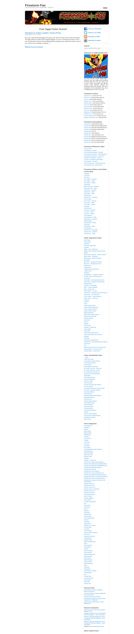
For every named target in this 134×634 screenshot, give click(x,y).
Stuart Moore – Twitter (89, 226)
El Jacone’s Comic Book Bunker (92, 373)
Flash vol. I (86, 97)
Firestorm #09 (87, 138)
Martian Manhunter (89, 312)
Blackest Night (87, 433)
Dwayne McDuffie (88, 453)
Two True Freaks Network (90, 413)
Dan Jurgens (87, 447)
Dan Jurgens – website (90, 182)
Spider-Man (87, 331)
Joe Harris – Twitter (89, 211)
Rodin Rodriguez (88, 560)
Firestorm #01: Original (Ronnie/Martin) (93, 462)
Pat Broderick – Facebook (90, 219)
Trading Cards (87, 576)
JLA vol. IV (86, 110)
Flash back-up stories (89, 494)
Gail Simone (87, 507)
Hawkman (86, 300)
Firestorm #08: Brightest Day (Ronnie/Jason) (95, 474)
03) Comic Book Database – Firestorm (93, 152)
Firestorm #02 (87, 125)
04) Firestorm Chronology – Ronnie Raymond (95, 154)
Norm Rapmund (88, 545)
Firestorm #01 (87, 124)
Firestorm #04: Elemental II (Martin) (92, 467)
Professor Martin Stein (89, 554)
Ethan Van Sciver (88, 454)
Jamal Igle (86, 206)
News (85, 543)
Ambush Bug (87, 242)
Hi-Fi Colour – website (89, 204)
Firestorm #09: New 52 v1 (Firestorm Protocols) (95, 476)
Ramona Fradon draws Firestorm (92, 596)
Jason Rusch (87, 523)
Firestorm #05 (87, 131)
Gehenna (86, 510)
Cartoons (86, 436)
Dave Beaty (87, 184)
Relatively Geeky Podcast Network (92, 395)
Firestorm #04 (87, 129)
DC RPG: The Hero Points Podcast (92, 276)
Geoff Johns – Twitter (89, 193)
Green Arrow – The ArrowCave (91, 294)
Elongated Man (88, 283)
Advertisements (88, 425)
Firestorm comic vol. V (89, 492)
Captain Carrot (87, 271)
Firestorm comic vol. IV (89, 490)
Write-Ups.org (87, 419)
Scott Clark (87, 224)
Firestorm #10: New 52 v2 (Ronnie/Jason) (94, 478)
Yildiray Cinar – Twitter (89, 233)
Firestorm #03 (87, 127)
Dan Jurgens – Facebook (90, 179)
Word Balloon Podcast (89, 417)
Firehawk (86, 458)
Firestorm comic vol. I (89, 483)
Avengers (86, 247)
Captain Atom (87, 267)
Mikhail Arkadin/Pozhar (90, 541)
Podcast (86, 549)
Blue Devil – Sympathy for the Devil (93, 262)
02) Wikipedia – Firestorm (90, 150)
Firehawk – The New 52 (90, 460)
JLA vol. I (86, 99)
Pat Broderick (87, 547)
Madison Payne (88, 540)
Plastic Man (87, 320)
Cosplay (86, 440)
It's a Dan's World (88, 386)
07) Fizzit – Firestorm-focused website (93, 159)
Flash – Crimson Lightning (90, 287)
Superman (86, 338)
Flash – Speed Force (89, 289)
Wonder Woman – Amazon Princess (93, 349)
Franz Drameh (87, 500)
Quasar (86, 322)
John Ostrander (88, 215)
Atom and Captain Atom (90, 245)
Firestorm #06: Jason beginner (91, 471)
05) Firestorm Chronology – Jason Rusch (94, 156)
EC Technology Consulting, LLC (92, 372)
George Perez (87, 195)
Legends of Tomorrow (89, 536)
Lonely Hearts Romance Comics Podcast (94, 388)
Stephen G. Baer (88, 616)
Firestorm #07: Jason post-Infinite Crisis (94, 473)
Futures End (87, 505)
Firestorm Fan (35, 5)
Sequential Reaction (89, 397)
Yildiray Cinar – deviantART (91, 230)
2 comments (38, 34)
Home (105, 7)
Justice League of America (90, 309)
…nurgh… (86, 357)
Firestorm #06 (87, 133)
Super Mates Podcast (89, 403)
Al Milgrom (86, 173)
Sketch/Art (86, 567)
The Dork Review (88, 408)
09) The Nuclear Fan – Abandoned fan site (94, 163)
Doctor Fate (87, 278)
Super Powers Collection (90, 570)
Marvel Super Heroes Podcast (91, 314)
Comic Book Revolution (90, 363)
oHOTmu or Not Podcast (90, 316)
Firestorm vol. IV (88, 114)
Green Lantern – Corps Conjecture (92, 296)
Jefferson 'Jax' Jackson (89, 525)
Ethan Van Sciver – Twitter (90, 188)
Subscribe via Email (94, 40)
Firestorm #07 (87, 135)
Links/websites (87, 538)
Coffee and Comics (89, 359)
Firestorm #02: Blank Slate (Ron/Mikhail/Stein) (95, 464)
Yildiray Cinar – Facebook (90, 231)
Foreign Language (88, 498)
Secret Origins (87, 329)
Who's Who (87, 581)
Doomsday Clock (88, 451)
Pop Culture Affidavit (89, 392)
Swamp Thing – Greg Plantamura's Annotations (95, 342)
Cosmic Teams (87, 364)
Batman (86, 252)
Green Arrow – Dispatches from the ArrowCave (95, 292)
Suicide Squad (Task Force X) (91, 332)
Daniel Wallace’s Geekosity (91, 366)
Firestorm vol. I (87, 95)
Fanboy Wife (87, 375)
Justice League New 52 (90, 115)
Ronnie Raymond (88, 563)
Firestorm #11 (87, 142)
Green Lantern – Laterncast (91, 298)
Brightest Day (87, 112)
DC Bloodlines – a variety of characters (93, 274)
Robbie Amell (87, 558)
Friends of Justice (88, 381)
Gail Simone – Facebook (90, 190)
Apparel (86, 429)
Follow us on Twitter (94, 32)
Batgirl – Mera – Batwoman (91, 249)
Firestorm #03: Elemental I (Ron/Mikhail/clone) (95, 465)
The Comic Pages (88, 406)
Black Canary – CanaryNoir (91, 256)
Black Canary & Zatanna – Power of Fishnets (95, 254)
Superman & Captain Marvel (91, 340)
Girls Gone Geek (88, 383)
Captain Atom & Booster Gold (91, 269)
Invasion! (86, 301)
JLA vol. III (86, 104)
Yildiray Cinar (87, 583)
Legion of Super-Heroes (90, 311)
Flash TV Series (88, 496)
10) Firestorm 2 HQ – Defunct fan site (93, 165)
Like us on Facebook (94, 28)
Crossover (86, 444)
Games (86, 509)
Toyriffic (86, 412)
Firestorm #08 (87, 136)
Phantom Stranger (88, 318)
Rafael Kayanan (88, 221)
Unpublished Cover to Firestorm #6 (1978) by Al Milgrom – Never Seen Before (94, 618)
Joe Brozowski (87, 208)
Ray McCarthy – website (90, 222)
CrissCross (87, 175)
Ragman (86, 323)
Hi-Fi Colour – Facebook (90, 201)
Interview (86, 520)
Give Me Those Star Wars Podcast (92, 384)
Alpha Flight (87, 240)
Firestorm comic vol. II (89, 485)
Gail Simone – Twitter (89, 191)
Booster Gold (87, 265)
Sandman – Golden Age (90, 327)
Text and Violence (88, 404)
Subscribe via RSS (94, 36)
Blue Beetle (87, 260)
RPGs (85, 565)
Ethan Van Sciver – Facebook (91, 186)
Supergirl (86, 336)
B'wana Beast (87, 431)
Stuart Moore (87, 569)
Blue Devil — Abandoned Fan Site (92, 263)
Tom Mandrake (88, 228)
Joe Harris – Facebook (89, 210)
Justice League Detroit (89, 305)
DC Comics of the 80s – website (92, 370)
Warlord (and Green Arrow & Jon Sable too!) (95, 347)
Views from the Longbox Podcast (92, 415)
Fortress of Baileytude (89, 379)
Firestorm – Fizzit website (90, 285)
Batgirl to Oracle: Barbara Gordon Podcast (94, 251)
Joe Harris (86, 529)
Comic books (87, 438)
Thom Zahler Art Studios (90, 410)
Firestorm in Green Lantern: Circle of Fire (43, 33)
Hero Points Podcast (89, 518)
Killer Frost (86, 534)
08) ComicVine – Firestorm (90, 161)
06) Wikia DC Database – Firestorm (93, 157)
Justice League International (91, 307)
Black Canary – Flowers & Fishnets (92, 258)
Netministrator (87, 610)
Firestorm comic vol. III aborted (91, 489)
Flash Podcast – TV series (90, 291)
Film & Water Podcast (89, 377)
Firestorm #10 (87, 140)
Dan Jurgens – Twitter (89, 181)
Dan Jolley (86, 177)
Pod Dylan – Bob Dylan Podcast (92, 390)
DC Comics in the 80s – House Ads (92, 368)
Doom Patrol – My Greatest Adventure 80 (94, 280)
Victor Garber (87, 580)
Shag (34, 34)
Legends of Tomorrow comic (91, 117)
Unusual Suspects (88, 578)
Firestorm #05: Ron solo (90, 469)
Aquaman (86, 243)
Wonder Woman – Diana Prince (92, 351)
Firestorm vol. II (88, 101)
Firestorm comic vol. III (89, 487)
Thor (85, 345)
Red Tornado (87, 325)
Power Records (88, 393)
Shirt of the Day (88, 399)
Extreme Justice (88, 103)
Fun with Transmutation (90, 501)
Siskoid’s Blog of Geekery (90, 401)
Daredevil (86, 272)
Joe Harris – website (89, 213)
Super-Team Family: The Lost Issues (93, 334)
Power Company (88, 106)
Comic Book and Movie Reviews (92, 361)
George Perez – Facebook (90, 197)
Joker (85, 303)
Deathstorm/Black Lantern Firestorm (93, 449)
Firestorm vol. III (88, 108)
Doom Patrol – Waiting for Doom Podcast (94, 281)
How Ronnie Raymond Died (97, 626)
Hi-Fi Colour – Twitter (89, 202)
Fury (85, 503)
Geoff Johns (87, 512)
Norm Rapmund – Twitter (90, 217)
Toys (85, 574)
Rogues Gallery (88, 561)
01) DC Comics (88, 148)
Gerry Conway (87, 199)
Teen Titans (87, 343)
